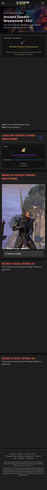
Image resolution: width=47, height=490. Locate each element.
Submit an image (14, 254)
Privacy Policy (30, 454)
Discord (13, 454)
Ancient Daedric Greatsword (23, 46)
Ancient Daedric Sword (18, 160)
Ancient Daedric (29, 11)
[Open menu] (3, 3)
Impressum (29, 456)
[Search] (43, 3)
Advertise (21, 458)
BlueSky (20, 454)
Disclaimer (30, 458)
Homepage (7, 11)
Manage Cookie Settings (14, 456)
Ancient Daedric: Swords (23, 155)
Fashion (17, 11)
